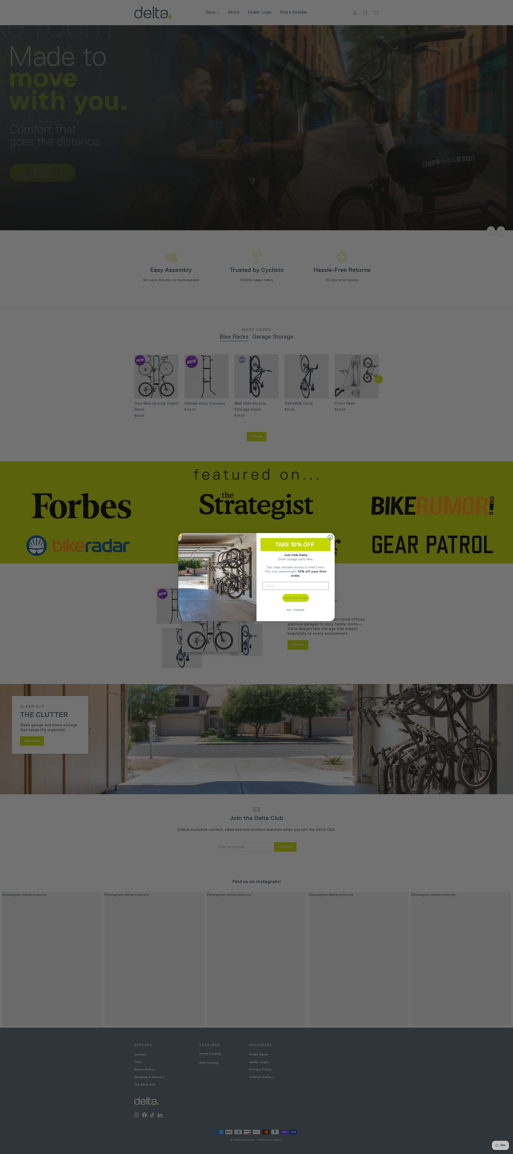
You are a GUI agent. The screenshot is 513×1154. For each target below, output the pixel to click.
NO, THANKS (296, 610)
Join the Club (295, 598)
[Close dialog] (330, 537)
